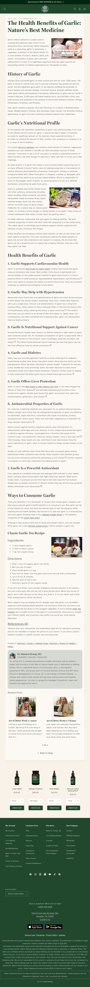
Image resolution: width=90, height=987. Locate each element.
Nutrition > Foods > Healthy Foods (32, 643)
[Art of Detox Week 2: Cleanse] (26, 707)
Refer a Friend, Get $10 (12, 854)
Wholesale (70, 840)
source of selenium (26, 147)
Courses (49, 840)
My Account (10, 831)
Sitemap (62, 935)
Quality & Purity (52, 846)
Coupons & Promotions (30, 852)
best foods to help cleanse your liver (41, 387)
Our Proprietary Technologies (52, 852)
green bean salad (32, 518)
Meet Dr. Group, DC (53, 831)
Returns (29, 840)
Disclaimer (41, 935)
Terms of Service (12, 861)
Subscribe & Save (12, 836)
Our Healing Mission (53, 836)
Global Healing (48, 981)
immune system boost (38, 526)
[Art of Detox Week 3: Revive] (63, 707)
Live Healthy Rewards (10, 842)
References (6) (18, 624)
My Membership (11, 848)
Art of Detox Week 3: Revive (60, 720)
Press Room (71, 846)
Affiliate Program (72, 836)
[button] (4, 8)
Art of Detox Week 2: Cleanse (23, 720)
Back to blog (46, 753)
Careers (69, 831)
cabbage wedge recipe (52, 514)
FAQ (27, 831)
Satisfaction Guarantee (71, 852)
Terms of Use (30, 935)
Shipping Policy (32, 836)
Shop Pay (29, 846)
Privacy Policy (51, 935)
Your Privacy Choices (13, 866)
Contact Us (45, 919)
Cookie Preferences (33, 863)
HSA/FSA (69, 858)
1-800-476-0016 (45, 907)
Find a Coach (31, 858)
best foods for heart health (38, 269)
